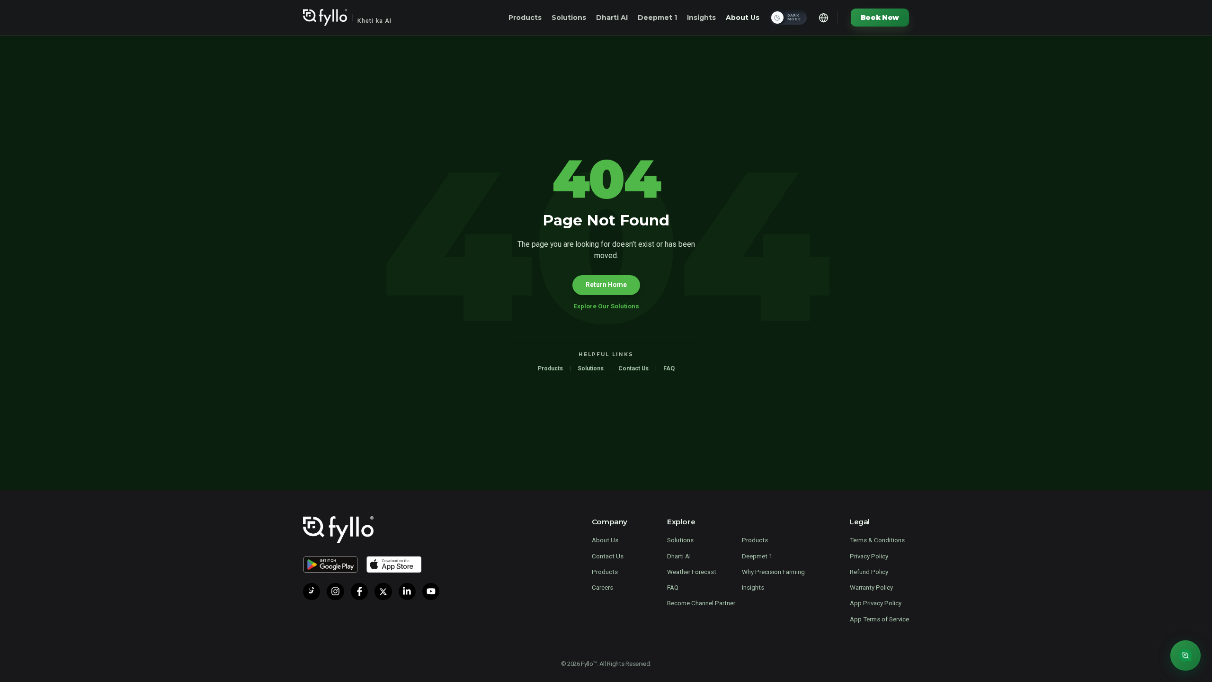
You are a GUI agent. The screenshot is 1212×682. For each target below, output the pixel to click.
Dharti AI (612, 17)
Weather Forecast (691, 571)
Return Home (606, 284)
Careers (602, 587)
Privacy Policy (869, 556)
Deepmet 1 (657, 17)
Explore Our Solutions (606, 306)
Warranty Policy (871, 587)
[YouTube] (430, 591)
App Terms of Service (879, 619)
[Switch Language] (823, 17)
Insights (701, 17)
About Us (742, 17)
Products (525, 17)
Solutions (569, 17)
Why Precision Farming (773, 571)
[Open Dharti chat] (1185, 655)
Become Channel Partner (701, 603)
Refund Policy (869, 571)
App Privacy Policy (875, 603)
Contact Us (633, 368)
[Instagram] (335, 591)
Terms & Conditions (877, 540)
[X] (383, 591)
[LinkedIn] (407, 591)
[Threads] (311, 591)
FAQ (669, 368)
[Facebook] (359, 591)
